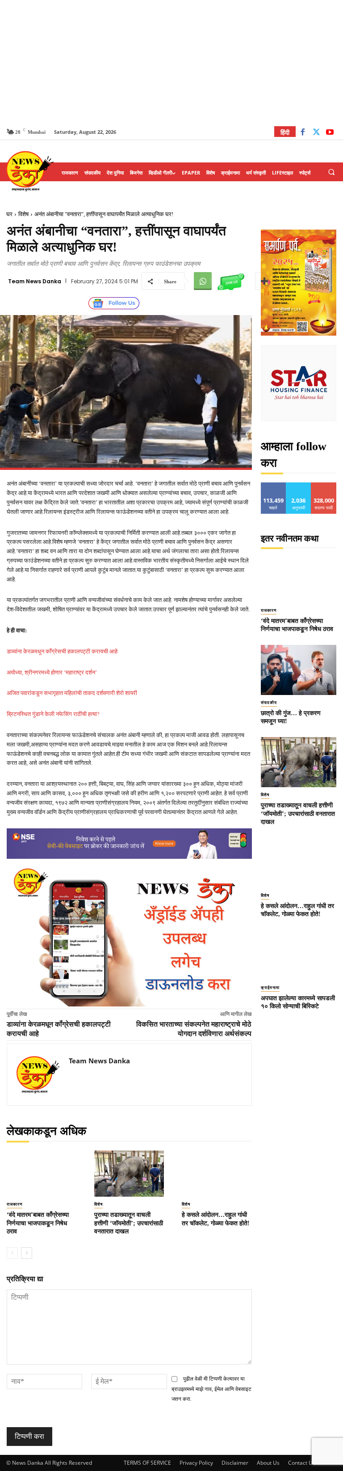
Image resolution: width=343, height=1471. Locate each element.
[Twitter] (316, 133)
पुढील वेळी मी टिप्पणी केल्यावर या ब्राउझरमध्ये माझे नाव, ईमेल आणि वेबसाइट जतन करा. (211, 1389)
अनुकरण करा (298, 485)
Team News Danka (34, 281)
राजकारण (14, 1204)
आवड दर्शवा (274, 485)
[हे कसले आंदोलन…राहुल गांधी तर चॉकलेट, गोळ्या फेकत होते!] (216, 1174)
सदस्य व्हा (324, 485)
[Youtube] (330, 133)
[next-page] (26, 1253)
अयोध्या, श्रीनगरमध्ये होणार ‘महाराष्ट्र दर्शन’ (52, 672)
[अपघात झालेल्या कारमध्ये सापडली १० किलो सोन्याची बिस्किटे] (299, 955)
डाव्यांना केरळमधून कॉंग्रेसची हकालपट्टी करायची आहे (62, 651)
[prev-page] (12, 1253)
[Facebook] (303, 133)
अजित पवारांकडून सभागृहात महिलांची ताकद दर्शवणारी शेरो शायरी (72, 693)
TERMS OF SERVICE (147, 1463)
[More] (264, 281)
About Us (268, 1463)
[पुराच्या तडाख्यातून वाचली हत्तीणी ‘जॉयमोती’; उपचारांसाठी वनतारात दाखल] (129, 1174)
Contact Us (301, 1463)
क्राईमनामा (270, 987)
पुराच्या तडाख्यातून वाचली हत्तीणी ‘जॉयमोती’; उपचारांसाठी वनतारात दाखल (128, 1222)
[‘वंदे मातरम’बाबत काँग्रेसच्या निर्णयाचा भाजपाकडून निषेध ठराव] (41, 1174)
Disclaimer (235, 1463)
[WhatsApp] (203, 281)
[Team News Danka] (38, 1074)
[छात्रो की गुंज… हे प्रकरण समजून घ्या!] (299, 670)
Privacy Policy (196, 1463)
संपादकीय (269, 702)
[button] (331, 172)
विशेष (23, 214)
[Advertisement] (171, 62)
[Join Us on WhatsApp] (231, 281)
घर (9, 214)
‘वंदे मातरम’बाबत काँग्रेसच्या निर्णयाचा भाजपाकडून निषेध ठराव (38, 1222)
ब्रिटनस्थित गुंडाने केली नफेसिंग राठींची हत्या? (53, 714)
